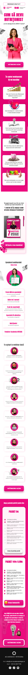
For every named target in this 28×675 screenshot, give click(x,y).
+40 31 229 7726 (16, 664)
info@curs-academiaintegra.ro (15, 661)
